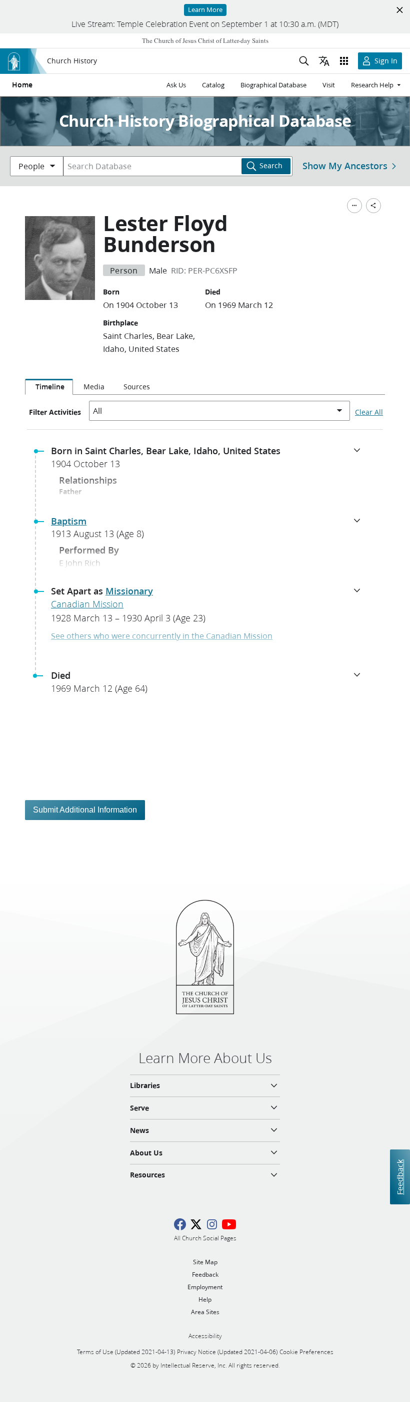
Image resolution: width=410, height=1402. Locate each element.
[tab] (49, 387)
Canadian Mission (87, 603)
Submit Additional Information (85, 810)
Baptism (68, 521)
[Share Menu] (373, 205)
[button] (209, 460)
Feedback (400, 1176)
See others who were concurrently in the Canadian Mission (161, 635)
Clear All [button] (369, 412)
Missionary (129, 590)
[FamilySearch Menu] (354, 205)
